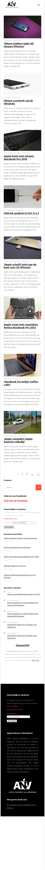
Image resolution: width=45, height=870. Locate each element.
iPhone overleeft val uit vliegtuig (17, 547)
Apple (6, 436)
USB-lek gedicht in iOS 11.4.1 (21, 213)
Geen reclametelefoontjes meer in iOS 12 (23, 594)
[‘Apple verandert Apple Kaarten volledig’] (22, 422)
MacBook (8, 153)
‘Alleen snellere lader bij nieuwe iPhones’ (19, 45)
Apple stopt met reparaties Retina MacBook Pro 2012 (21, 326)
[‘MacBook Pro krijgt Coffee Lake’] (22, 365)
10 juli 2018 (25, 261)
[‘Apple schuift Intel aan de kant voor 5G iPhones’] (22, 248)
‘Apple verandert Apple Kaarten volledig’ (18, 440)
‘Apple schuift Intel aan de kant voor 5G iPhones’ (20, 266)
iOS (5, 210)
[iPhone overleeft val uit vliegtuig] (22, 84)
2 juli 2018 (22, 436)
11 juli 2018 (19, 210)
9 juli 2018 (25, 321)
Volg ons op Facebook (15, 496)
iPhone (7, 97)
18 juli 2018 (17, 40)
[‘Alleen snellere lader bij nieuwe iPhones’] (22, 27)
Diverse (7, 40)
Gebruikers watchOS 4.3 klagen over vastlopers (22, 626)
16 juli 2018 (16, 97)
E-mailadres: (8, 523)
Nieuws (17, 153)
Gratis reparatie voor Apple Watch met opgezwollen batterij (22, 604)
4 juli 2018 (27, 378)
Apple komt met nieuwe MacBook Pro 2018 (19, 158)
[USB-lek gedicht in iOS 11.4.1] (22, 196)
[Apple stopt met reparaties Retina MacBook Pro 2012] (22, 308)
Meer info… (36, 660)
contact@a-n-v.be (10, 518)
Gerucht (8, 261)
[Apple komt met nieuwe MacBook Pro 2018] (22, 140)
